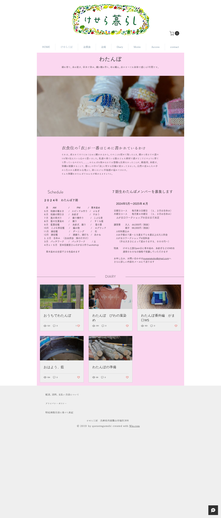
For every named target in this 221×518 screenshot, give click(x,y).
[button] (175, 33)
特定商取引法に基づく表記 (59, 412)
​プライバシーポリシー (56, 403)
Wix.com (134, 426)
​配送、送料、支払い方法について (62, 394)
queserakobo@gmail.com (156, 258)
